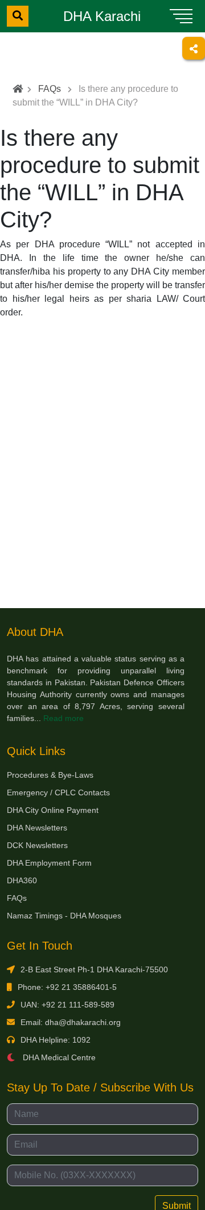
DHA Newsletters (37, 827)
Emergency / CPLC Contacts (58, 792)
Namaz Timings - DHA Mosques (64, 915)
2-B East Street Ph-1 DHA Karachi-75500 (94, 969)
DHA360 (22, 880)
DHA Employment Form (49, 862)
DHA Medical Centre (58, 1057)
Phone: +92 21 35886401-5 (67, 987)
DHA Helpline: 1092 (55, 1039)
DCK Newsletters (37, 845)
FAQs (49, 89)
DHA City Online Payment (53, 810)
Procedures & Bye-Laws (50, 774)
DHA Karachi (102, 16)
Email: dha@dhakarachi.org (70, 1022)
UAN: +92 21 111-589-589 (67, 1004)
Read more (63, 718)
